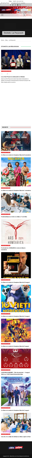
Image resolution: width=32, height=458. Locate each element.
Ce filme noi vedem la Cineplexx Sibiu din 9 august (15, 346)
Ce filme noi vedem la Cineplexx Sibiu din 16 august (15, 316)
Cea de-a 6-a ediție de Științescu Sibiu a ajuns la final (15, 436)
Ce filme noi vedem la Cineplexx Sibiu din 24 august (15, 282)
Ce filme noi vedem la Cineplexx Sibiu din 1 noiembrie (16, 190)
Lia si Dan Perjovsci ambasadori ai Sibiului (13, 76)
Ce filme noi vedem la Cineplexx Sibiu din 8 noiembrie (16, 155)
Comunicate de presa (6, 71)
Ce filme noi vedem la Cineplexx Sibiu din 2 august (15, 410)
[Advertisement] (16, 105)
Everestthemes (26, 456)
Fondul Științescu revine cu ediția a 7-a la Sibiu (14, 216)
